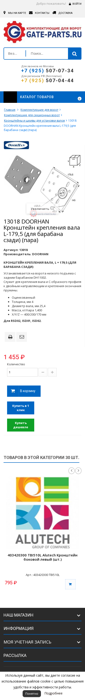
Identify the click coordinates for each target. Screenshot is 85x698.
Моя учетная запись (27, 642)
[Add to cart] (70, 584)
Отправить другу (22, 337)
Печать (11, 337)
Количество (16, 364)
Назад (71, 470)
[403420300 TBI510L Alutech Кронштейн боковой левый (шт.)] (42, 512)
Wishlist (66, 97)
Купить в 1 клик (20, 408)
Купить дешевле (20, 425)
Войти (76, 3)
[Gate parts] (42, 33)
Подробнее (53, 693)
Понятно (31, 693)
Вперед (78, 470)
